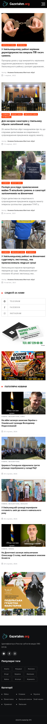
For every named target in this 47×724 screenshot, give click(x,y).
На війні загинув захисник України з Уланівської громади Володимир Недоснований (19, 423)
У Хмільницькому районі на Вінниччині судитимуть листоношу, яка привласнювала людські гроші (23, 259)
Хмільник (24, 504)
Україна (11, 549)
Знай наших (38, 699)
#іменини (31, 669)
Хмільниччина (8, 45)
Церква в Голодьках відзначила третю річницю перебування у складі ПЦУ (21, 466)
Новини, (5, 416)
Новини (5, 114)
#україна (18, 674)
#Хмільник (30, 674)
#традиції (18, 669)
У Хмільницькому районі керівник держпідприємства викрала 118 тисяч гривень (23, 52)
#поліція (18, 679)
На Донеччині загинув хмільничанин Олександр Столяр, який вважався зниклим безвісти (23, 555)
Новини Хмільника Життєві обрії (21, 72)
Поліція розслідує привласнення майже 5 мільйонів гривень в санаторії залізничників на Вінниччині (23, 190)
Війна (22, 416)
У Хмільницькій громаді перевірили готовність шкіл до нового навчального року (21, 510)
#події (6, 674)
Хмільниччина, (14, 416)
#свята (6, 669)
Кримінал (22, 45)
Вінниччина (17, 114)
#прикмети (31, 679)
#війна (6, 679)
